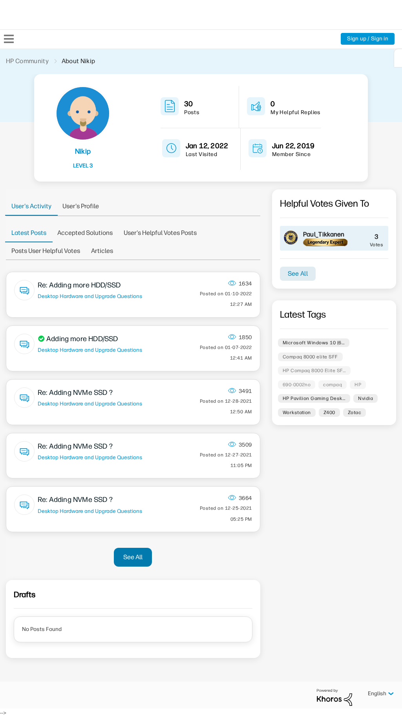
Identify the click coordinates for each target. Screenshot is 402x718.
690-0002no (297, 384)
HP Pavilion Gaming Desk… (314, 398)
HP (357, 384)
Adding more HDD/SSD (82, 338)
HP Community (27, 61)
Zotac (354, 412)
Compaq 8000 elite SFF (310, 357)
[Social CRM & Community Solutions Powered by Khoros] (334, 697)
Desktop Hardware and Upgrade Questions (90, 296)
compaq (332, 384)
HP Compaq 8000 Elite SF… (314, 370)
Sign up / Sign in (367, 38)
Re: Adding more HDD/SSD (79, 285)
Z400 (329, 412)
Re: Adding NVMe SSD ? (75, 392)
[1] (398, 58)
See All (133, 557)
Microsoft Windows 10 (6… (314, 342)
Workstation (297, 412)
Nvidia (365, 398)
